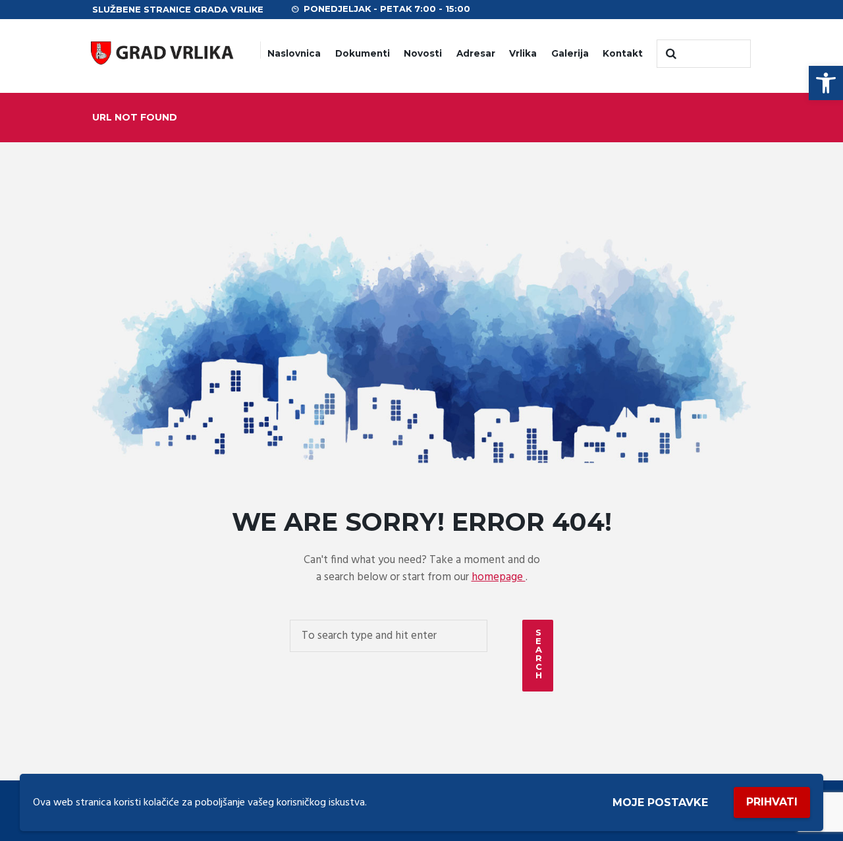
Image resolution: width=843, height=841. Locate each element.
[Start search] (670, 54)
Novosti (423, 53)
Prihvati (772, 802)
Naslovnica (294, 53)
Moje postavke (660, 802)
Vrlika (523, 53)
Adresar (475, 53)
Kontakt (623, 53)
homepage (499, 577)
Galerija (570, 53)
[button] (826, 83)
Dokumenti (362, 53)
